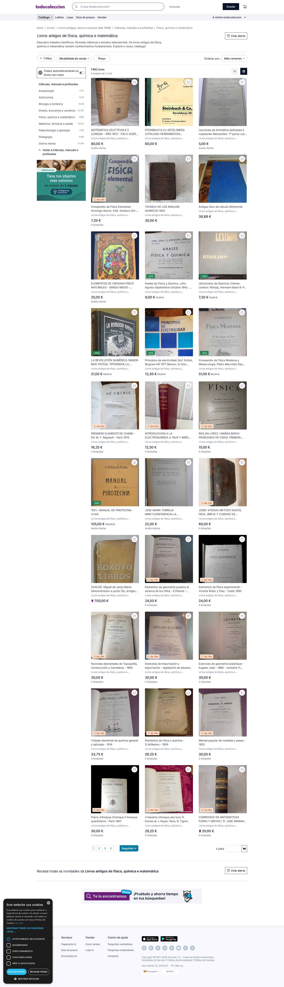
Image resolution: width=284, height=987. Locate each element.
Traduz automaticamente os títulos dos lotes (61, 72)
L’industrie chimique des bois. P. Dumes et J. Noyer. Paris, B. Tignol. (166, 819)
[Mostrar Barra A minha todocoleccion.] (245, 17)
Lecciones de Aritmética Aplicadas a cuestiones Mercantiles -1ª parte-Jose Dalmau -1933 (222, 132)
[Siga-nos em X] (164, 947)
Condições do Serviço (153, 960)
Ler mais (19, 923)
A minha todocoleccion (227, 17)
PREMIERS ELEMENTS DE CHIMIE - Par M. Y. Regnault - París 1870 (113, 435)
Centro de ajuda (118, 937)
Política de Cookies (204, 960)
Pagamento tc (68, 944)
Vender (101, 17)
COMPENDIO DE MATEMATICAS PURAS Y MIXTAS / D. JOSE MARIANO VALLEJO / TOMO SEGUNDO (222, 819)
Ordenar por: (212, 58)
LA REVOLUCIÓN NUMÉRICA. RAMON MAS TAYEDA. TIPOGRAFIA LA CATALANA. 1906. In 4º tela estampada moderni (114, 362)
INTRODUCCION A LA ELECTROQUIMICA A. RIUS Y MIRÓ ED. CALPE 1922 (166, 435)
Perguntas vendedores (120, 944)
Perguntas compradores (121, 950)
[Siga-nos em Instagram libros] (151, 947)
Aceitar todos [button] (16, 971)
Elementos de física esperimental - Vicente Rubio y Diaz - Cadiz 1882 (220, 589)
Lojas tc (89, 950)
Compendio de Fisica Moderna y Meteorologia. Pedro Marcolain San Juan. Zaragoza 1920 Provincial (221, 362)
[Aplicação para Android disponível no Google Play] (169, 938)
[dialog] (28, 941)
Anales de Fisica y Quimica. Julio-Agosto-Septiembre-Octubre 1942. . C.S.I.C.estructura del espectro (167, 285)
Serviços (66, 937)
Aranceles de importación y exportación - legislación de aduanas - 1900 (168, 666)
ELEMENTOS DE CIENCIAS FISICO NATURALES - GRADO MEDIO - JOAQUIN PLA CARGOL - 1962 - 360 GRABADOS (114, 285)
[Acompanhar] (134, 82)
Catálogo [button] (44, 17)
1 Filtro (48, 58)
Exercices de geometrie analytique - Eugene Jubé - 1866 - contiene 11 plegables (221, 666)
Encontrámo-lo (69, 956)
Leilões (59, 17)
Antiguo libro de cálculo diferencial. (221, 206)
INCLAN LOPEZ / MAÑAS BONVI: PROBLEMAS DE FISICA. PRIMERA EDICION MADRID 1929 (220, 435)
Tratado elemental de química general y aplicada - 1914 (114, 742)
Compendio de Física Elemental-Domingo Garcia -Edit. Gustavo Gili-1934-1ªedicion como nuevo (113, 209)
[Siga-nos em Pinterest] (171, 947)
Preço (102, 58)
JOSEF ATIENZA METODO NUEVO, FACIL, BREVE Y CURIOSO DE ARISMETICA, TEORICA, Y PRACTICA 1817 (221, 512)
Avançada (174, 6)
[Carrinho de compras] (245, 6)
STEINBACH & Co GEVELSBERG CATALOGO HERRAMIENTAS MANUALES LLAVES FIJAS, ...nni (165, 132)
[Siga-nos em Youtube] (178, 947)
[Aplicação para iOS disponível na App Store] (150, 938)
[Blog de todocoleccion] (192, 947)
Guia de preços (85, 17)
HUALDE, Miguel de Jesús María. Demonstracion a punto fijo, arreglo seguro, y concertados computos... (113, 589)
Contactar (113, 956)
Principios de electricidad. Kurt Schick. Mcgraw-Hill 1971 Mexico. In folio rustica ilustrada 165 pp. (169, 362)
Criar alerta (238, 36)
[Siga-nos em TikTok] (185, 947)
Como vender (92, 944)
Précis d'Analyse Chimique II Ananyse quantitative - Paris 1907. (114, 819)
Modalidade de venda (73, 58)
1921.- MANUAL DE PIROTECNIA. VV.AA (111, 512)
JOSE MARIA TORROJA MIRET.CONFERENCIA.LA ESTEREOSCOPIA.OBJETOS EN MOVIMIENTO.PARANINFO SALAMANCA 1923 (164, 512)
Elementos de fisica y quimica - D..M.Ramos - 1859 (164, 742)
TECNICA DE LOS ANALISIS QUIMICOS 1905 (162, 208)
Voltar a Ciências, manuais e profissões (60, 152)
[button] (28, 929)
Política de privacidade (179, 960)
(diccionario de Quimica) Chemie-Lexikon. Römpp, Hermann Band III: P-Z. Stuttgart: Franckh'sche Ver (222, 285)
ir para (220, 848)
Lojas (70, 17)
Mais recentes (233, 58)
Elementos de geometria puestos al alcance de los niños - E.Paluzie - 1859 (167, 589)
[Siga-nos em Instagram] (144, 947)
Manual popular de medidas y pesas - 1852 (222, 742)
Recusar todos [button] (38, 971)
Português (152, 971)
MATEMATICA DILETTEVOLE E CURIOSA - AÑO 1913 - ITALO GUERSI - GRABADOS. (114, 132)
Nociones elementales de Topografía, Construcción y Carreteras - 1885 (114, 665)
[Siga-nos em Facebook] (157, 947)
